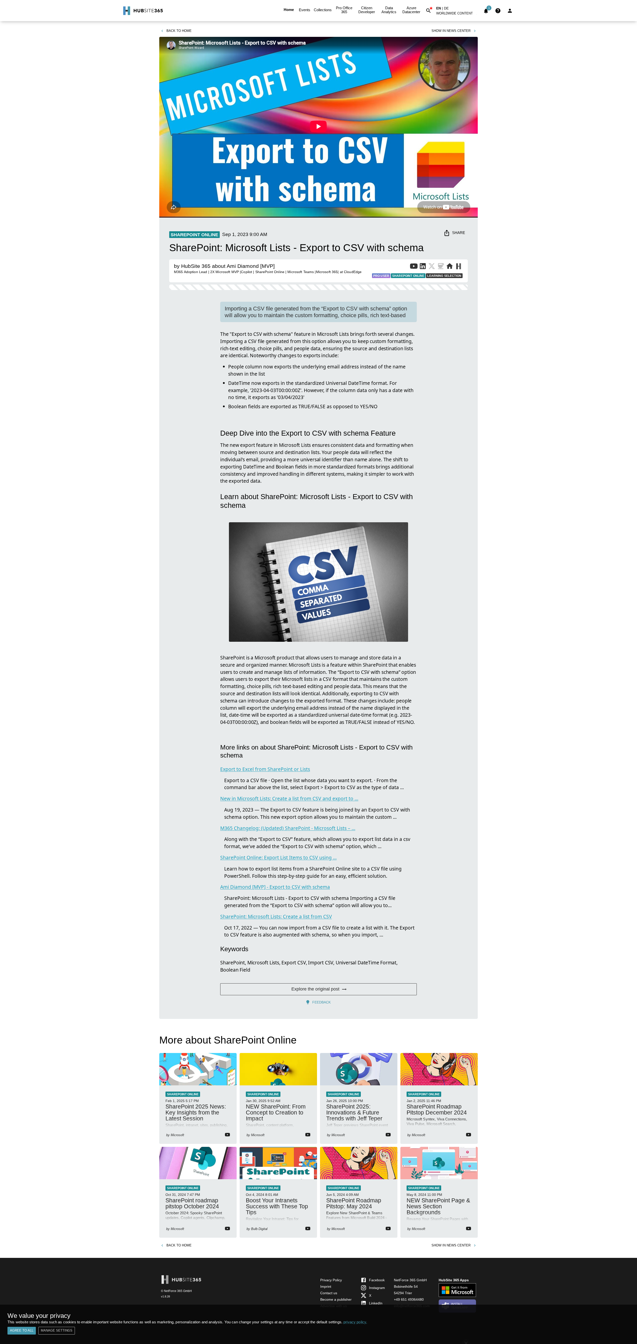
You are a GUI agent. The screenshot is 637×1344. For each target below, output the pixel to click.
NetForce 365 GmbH (410, 1280)
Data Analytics (388, 10)
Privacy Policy (331, 1280)
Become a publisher (336, 1299)
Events (304, 10)
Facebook (377, 1280)
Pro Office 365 (344, 10)
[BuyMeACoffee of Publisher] (440, 267)
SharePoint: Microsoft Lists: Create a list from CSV (276, 916)
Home (289, 9)
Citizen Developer (366, 10)
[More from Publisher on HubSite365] (458, 267)
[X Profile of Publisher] (431, 267)
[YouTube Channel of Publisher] (413, 267)
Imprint (325, 1286)
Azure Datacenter (411, 10)
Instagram (377, 1288)
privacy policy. (355, 1322)
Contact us (328, 1293)
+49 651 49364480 (409, 1299)
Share (458, 233)
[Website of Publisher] (449, 267)
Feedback (321, 1002)
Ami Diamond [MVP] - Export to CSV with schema (275, 886)
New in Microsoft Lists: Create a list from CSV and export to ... (289, 798)
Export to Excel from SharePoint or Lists (265, 769)
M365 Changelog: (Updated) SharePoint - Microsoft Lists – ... (287, 828)
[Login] (510, 11)
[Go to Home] (142, 10)
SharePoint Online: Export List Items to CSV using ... (278, 857)
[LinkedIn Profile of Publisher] (422, 267)
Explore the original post (315, 989)
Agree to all (21, 1330)
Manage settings (56, 1330)
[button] (457, 14)
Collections (323, 10)
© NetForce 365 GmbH (176, 1291)
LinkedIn (375, 1303)
